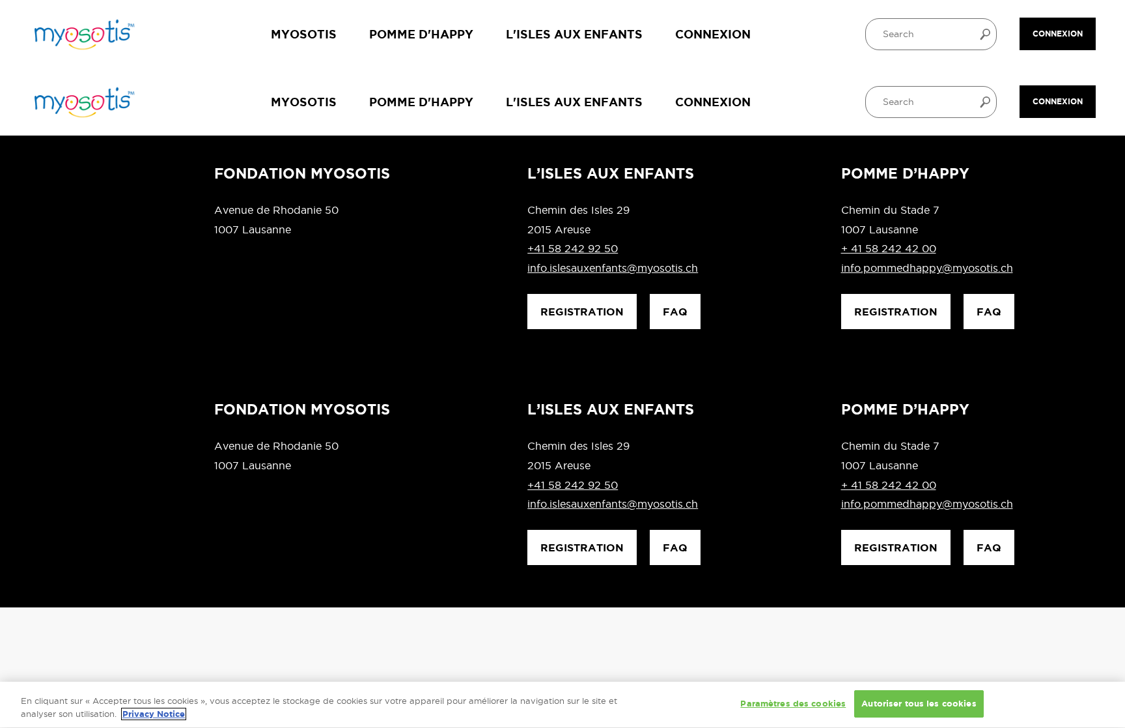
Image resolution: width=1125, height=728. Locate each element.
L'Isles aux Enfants (574, 33)
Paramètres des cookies (793, 703)
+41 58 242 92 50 (572, 248)
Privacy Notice (153, 714)
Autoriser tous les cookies (918, 703)
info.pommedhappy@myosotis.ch (927, 268)
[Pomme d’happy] (82, 33)
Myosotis (304, 33)
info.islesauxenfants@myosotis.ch (612, 268)
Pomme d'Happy (421, 33)
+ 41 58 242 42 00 (888, 248)
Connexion (713, 33)
